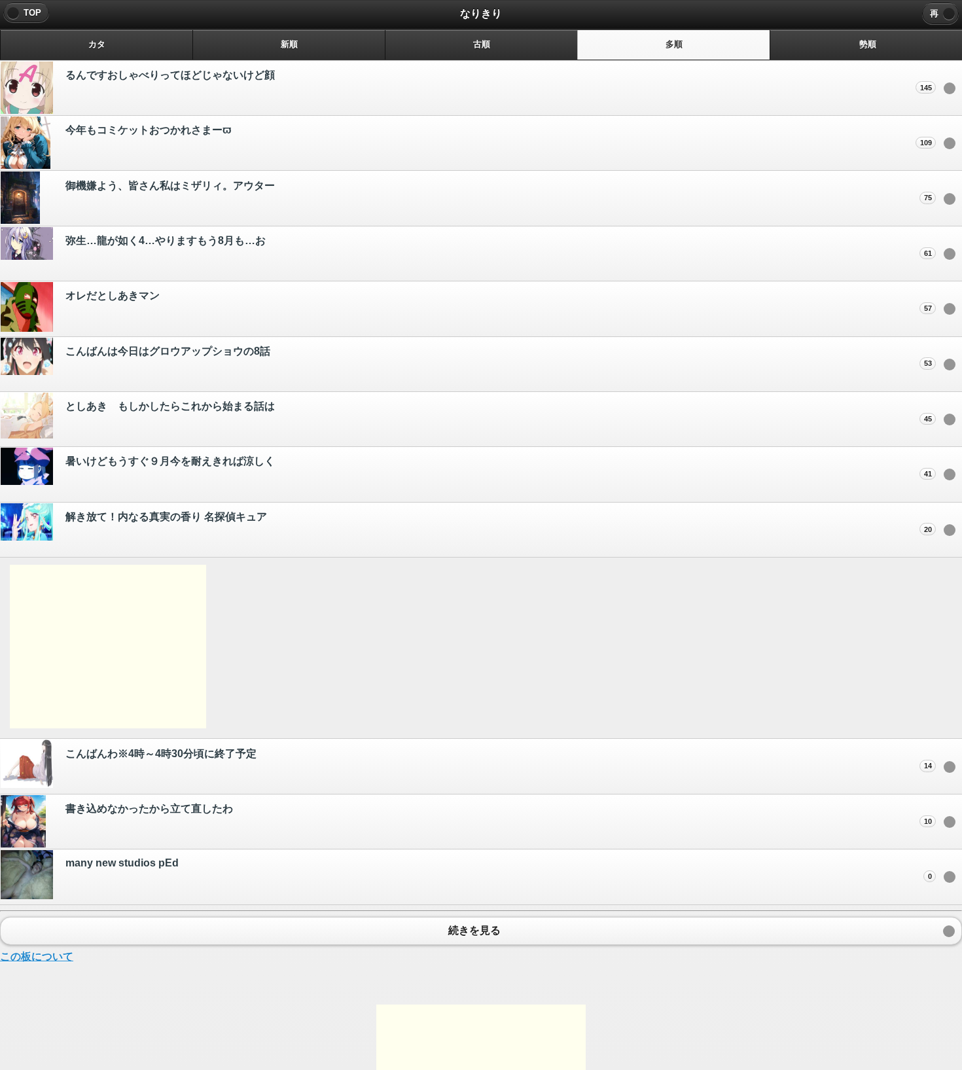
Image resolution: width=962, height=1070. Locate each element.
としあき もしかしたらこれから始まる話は (498, 412)
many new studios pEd (498, 868)
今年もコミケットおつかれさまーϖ (498, 135)
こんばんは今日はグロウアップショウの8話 (498, 357)
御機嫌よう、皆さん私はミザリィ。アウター (498, 191)
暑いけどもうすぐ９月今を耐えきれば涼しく (498, 466)
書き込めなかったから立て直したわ (498, 814)
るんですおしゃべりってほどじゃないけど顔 (498, 80)
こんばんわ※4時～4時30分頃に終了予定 (498, 759)
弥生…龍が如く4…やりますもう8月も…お (498, 246)
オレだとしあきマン (498, 301)
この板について (36, 956)
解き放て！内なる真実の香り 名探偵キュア (498, 522)
